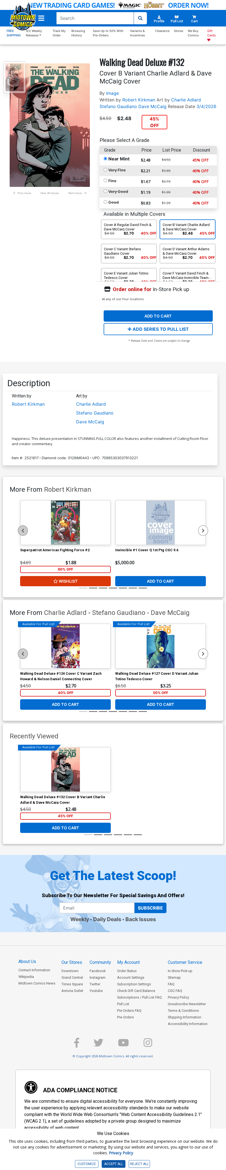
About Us (27, 961)
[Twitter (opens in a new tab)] (98, 1045)
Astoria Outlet (72, 991)
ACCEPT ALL (113, 1164)
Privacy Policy (178, 997)
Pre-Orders (125, 1017)
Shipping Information (184, 1017)
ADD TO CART (158, 316)
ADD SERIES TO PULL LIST (160, 329)
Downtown (70, 971)
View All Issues (49, 193)
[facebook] (77, 1045)
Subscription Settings (134, 984)
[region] (23, 530)
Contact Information (34, 970)
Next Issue (75, 193)
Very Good (118, 191)
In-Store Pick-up (180, 971)
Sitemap (174, 977)
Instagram (98, 977)
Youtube (96, 991)
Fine (112, 180)
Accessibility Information (188, 1024)
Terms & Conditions (183, 1010)
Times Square (72, 984)
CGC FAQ (175, 991)
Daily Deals (107, 919)
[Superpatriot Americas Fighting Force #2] (65, 522)
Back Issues (140, 919)
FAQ (171, 984)
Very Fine (117, 170)
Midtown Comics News (36, 983)
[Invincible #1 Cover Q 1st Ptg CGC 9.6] (160, 522)
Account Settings (130, 977)
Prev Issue (24, 193)
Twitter (95, 984)
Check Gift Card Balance (136, 991)
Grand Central (72, 977)
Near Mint (119, 159)
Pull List (123, 1004)
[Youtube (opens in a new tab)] (123, 1045)
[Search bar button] (140, 18)
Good (113, 202)
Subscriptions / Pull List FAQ (139, 997)
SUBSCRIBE (150, 908)
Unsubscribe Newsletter (187, 1004)
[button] (41, 18)
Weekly (79, 919)
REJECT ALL (139, 1164)
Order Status (127, 971)
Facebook (98, 971)
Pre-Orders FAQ (129, 1010)
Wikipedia (26, 977)
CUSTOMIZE (86, 1164)
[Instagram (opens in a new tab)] (148, 1045)
